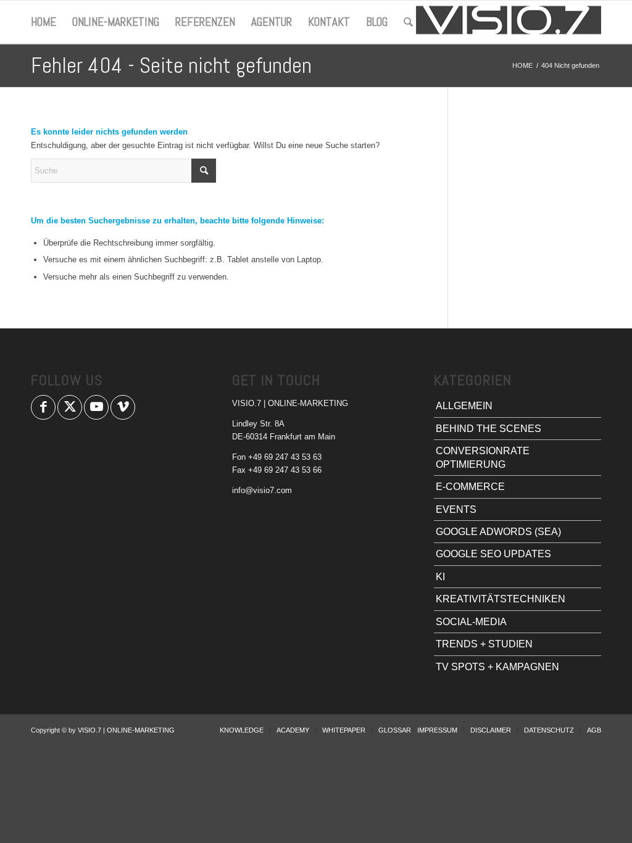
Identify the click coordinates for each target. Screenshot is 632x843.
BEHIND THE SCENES (488, 428)
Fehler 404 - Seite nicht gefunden (171, 65)
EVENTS (456, 509)
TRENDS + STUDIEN (484, 644)
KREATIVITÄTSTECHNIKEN (500, 599)
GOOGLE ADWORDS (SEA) (498, 531)
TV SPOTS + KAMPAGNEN (497, 667)
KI (440, 576)
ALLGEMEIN (464, 406)
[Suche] (408, 22)
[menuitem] (43, 22)
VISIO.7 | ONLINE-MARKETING (126, 730)
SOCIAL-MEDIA (471, 622)
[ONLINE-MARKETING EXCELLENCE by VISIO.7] (508, 22)
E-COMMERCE (470, 486)
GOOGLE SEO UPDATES (493, 554)
